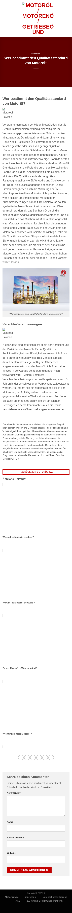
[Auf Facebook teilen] (27, 757)
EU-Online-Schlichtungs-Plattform (45, 900)
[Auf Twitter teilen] (33, 757)
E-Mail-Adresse (15, 837)
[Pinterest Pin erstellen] (45, 757)
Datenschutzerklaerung (55, 897)
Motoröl (36, 54)
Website (11, 853)
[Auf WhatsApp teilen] (21, 757)
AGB (18, 900)
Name (10, 822)
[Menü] (5, 18)
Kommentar (14, 792)
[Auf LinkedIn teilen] (51, 757)
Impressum (31, 897)
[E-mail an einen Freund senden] (39, 757)
